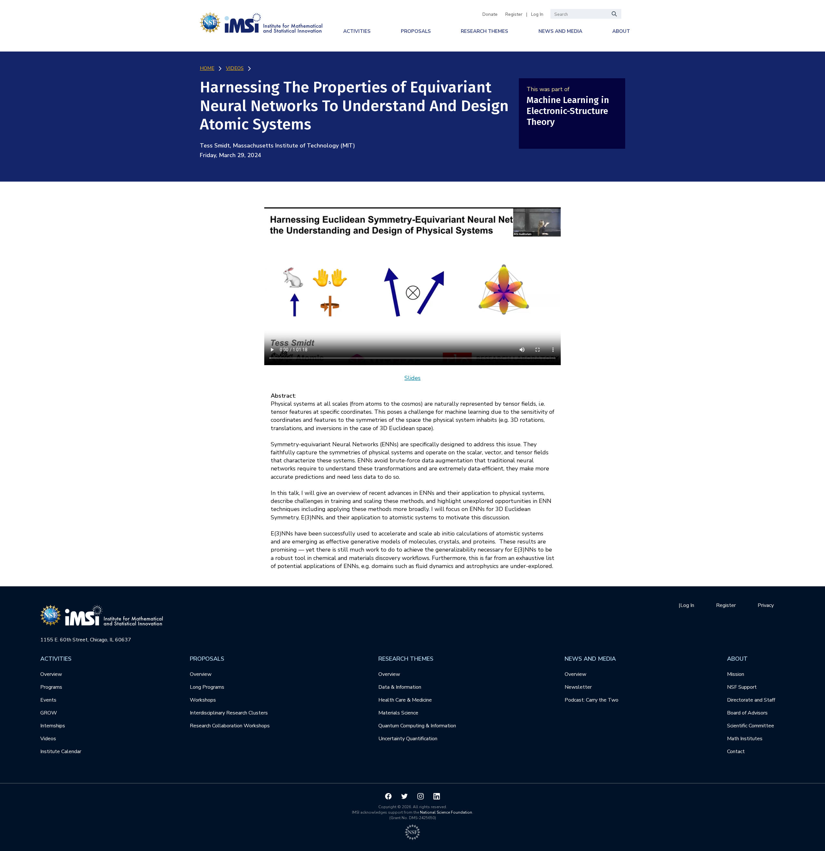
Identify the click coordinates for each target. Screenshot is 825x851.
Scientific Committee (750, 725)
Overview (51, 674)
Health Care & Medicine (405, 700)
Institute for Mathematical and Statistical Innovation (261, 21)
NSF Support (742, 687)
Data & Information (399, 687)
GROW (48, 712)
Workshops (203, 700)
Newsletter (578, 687)
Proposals (416, 31)
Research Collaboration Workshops (230, 725)
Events (48, 700)
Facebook (388, 796)
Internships (52, 725)
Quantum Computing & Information (417, 725)
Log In (537, 14)
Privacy (766, 605)
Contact (736, 751)
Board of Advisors (747, 712)
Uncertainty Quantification (407, 738)
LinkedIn (436, 796)
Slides (412, 378)
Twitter (404, 796)
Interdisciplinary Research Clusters (229, 712)
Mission (735, 674)
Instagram (420, 796)
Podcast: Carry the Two (591, 700)
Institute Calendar (60, 751)
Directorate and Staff (751, 700)
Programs (51, 687)
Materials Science (398, 712)
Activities (357, 31)
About (621, 31)
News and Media (560, 31)
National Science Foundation (446, 812)
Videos (48, 738)
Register (513, 14)
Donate (490, 14)
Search (614, 14)
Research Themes (484, 31)
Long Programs (207, 687)
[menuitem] (357, 31)
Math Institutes (744, 738)
